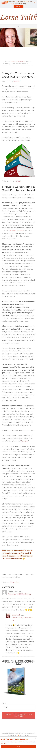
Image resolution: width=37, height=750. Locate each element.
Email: (4, 703)
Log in (27, 735)
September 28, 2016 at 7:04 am (19, 594)
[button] (18, 4)
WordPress (20, 735)
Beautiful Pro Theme (21, 733)
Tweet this (24, 441)
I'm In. (18, 6)
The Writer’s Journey (16, 230)
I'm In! (18, 746)
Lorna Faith (18, 16)
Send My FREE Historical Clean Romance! (18, 715)
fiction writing (14, 582)
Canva (18, 181)
